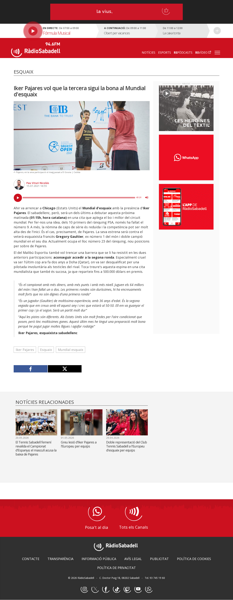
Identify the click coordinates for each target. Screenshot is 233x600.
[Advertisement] (186, 256)
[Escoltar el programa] (53, 31)
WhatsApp (149, 589)
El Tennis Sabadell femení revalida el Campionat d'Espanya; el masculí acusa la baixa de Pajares (35, 448)
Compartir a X (65, 368)
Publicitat (159, 559)
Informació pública (99, 559)
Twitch (127, 589)
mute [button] (147, 197)
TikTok (116, 589)
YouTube (138, 589)
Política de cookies (194, 559)
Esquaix (46, 349)
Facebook (106, 589)
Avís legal (133, 559)
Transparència (60, 559)
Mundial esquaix (70, 349)
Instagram (84, 589)
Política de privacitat (116, 568)
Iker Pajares (25, 349)
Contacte (30, 559)
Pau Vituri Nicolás (37, 183)
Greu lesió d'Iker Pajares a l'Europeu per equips (78, 444)
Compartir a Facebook (31, 368)
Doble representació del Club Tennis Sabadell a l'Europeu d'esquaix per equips (126, 446)
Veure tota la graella (217, 30)
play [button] (18, 198)
